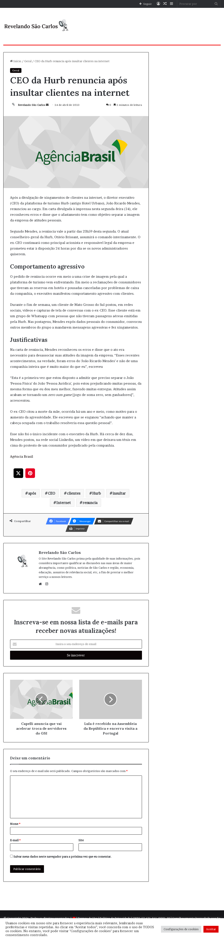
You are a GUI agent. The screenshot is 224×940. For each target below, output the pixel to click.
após (32, 493)
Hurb (96, 493)
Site (81, 840)
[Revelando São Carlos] (37, 26)
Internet (63, 502)
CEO (51, 493)
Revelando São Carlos (31, 104)
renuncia (90, 502)
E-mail (15, 840)
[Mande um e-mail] (47, 104)
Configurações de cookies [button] (181, 929)
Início (17, 61)
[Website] (41, 584)
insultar (119, 493)
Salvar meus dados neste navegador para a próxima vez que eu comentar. (63, 856)
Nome (15, 823)
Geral (28, 61)
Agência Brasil (21, 456)
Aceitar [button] (211, 929)
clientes (73, 493)
